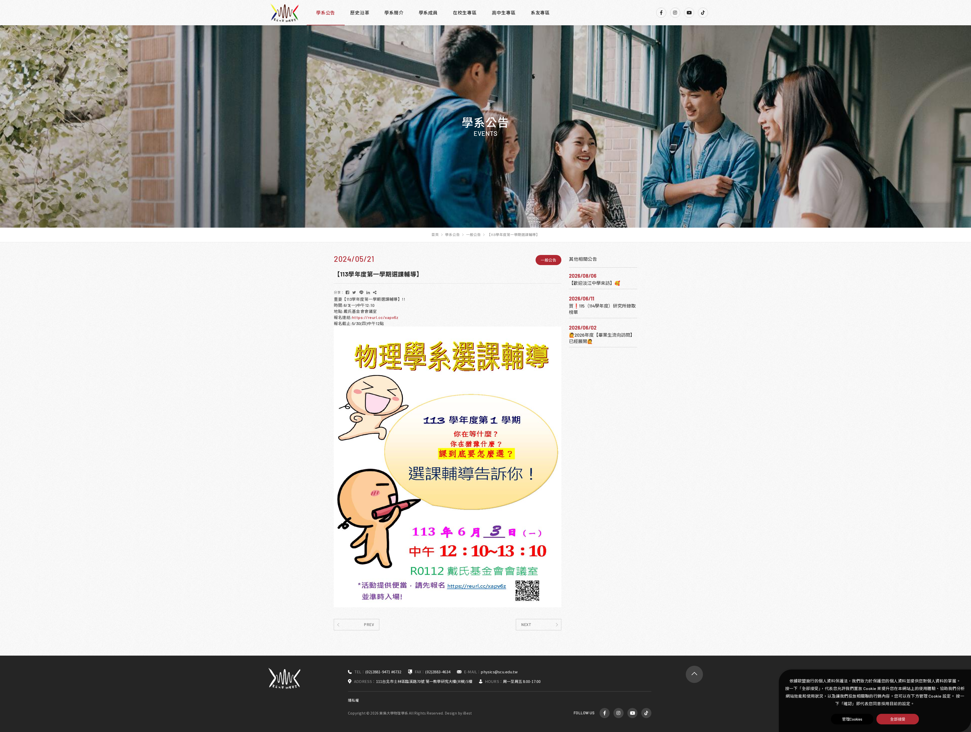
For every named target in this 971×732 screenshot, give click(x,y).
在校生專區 (465, 12)
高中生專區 (504, 12)
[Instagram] (675, 13)
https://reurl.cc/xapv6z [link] (375, 317)
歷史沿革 (359, 12)
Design (451, 713)
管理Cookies (852, 719)
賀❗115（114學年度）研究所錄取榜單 (602, 309)
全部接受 (897, 719)
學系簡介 (393, 12)
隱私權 (353, 700)
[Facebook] (661, 13)
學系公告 (325, 12)
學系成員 (428, 12)
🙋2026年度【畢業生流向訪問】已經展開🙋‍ (602, 338)
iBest (467, 713)
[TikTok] (703, 13)
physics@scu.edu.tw (499, 671)
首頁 (435, 235)
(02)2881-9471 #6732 (383, 671)
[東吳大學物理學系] (284, 12)
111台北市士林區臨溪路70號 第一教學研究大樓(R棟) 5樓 (424, 681)
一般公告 (473, 235)
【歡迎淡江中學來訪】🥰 (594, 283)
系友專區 (540, 12)
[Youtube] (689, 13)
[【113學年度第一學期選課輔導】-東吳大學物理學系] (347, 292)
